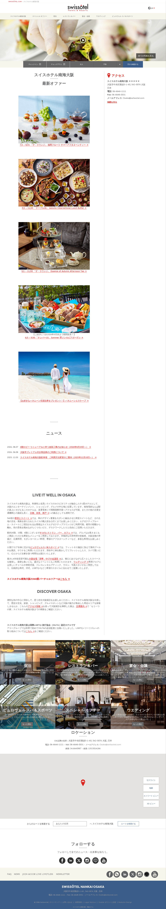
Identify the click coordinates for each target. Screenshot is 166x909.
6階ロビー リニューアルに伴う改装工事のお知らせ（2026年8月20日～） (54, 447)
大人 (81, 64)
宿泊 (55, 16)
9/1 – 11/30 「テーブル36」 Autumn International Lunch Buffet (53, 208)
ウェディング (80, 562)
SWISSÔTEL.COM (15, 1)
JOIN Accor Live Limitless (37, 874)
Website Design (125, 902)
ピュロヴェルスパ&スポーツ (43, 547)
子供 (104, 64)
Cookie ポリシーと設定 (107, 902)
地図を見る (112, 102)
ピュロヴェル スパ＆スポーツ (122, 16)
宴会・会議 (86, 16)
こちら (63, 578)
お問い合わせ (67, 902)
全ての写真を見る (146, 56)
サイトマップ (55, 902)
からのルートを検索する (38, 823)
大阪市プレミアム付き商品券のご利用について (42, 452)
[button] (83, 782)
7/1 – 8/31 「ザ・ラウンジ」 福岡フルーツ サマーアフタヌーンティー (53, 145)
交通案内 (80, 606)
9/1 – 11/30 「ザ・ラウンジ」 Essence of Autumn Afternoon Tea (53, 271)
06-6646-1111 (119, 91)
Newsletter (63, 874)
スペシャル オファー (39, 16)
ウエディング (101, 16)
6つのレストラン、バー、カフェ (55, 532)
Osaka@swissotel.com (133, 98)
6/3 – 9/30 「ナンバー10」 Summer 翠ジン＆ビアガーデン (53, 337)
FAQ (9, 874)
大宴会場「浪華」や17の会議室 (43, 558)
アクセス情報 (34, 606)
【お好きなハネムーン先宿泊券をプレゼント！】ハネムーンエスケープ (53, 400)
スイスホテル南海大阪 (31, 1)
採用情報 (78, 902)
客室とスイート (22, 518)
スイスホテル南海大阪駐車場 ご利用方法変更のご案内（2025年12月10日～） (57, 457)
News (17, 874)
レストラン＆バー (69, 16)
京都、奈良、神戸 (38, 513)
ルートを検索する (128, 824)
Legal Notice (90, 902)
